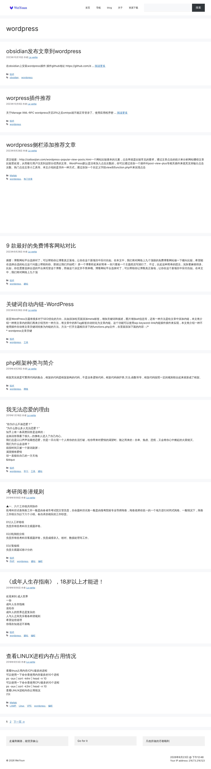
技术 (12, 74)
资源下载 (133, 7)
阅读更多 (100, 65)
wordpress (27, 77)
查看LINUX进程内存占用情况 (41, 656)
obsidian (14, 77)
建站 (26, 283)
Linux (21, 705)
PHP (12, 561)
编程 (40, 561)
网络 (26, 389)
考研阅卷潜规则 (25, 491)
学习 (26, 471)
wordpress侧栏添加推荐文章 (41, 144)
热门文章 (28, 179)
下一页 (19, 721)
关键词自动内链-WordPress (40, 304)
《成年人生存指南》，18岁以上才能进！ (55, 581)
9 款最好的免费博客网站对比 (41, 245)
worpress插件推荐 (28, 98)
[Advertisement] (105, 203)
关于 (120, 7)
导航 (98, 7)
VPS (29, 705)
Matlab (13, 175)
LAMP (13, 705)
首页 (87, 7)
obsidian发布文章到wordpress (43, 51)
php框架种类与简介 (30, 362)
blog (109, 7)
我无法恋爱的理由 (27, 409)
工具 (26, 342)
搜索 (198, 7)
